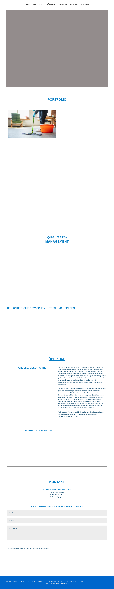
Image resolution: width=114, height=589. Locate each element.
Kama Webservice (61, 583)
